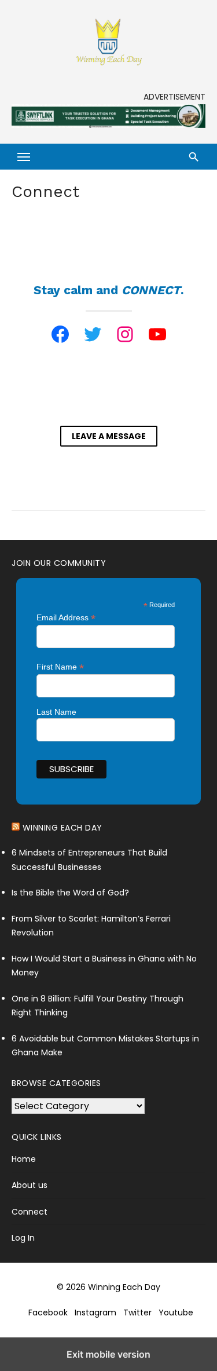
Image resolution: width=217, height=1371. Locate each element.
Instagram (95, 1312)
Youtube (176, 1312)
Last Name (56, 711)
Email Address (65, 617)
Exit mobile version (108, 1354)
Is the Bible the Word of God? (70, 892)
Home (24, 1159)
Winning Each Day (62, 827)
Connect (29, 1212)
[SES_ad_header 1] (108, 125)
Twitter (137, 1312)
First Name (60, 666)
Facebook (48, 1312)
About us (29, 1185)
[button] (24, 156)
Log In (23, 1238)
